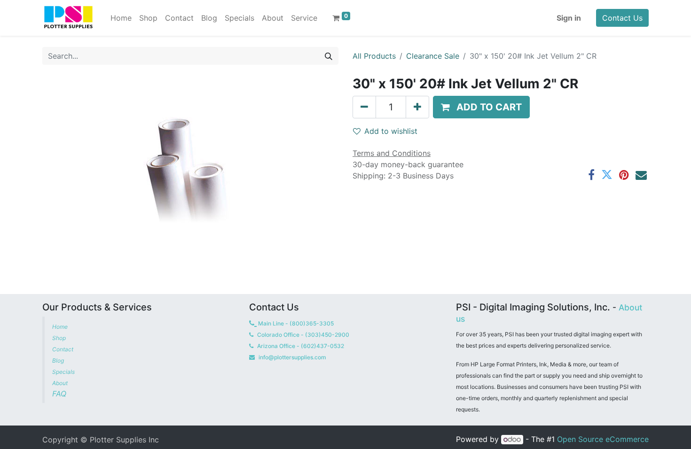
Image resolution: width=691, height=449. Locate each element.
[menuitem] (121, 17)
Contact (63, 349)
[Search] (328, 56)
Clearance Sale (432, 56)
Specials (64, 371)
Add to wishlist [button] (390, 131)
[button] (481, 107)
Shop (59, 337)
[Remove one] (364, 107)
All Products (374, 56)
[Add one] (417, 107)
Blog (58, 360)
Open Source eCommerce (603, 439)
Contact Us (622, 18)
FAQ (60, 393)
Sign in (569, 18)
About (60, 383)
